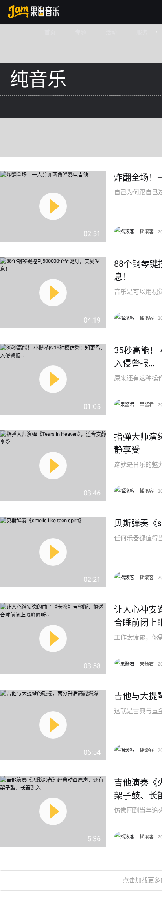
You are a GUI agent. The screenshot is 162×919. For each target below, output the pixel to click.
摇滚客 (147, 232)
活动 (111, 32)
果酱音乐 (33, 11)
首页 (49, 32)
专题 (80, 32)
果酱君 (147, 404)
